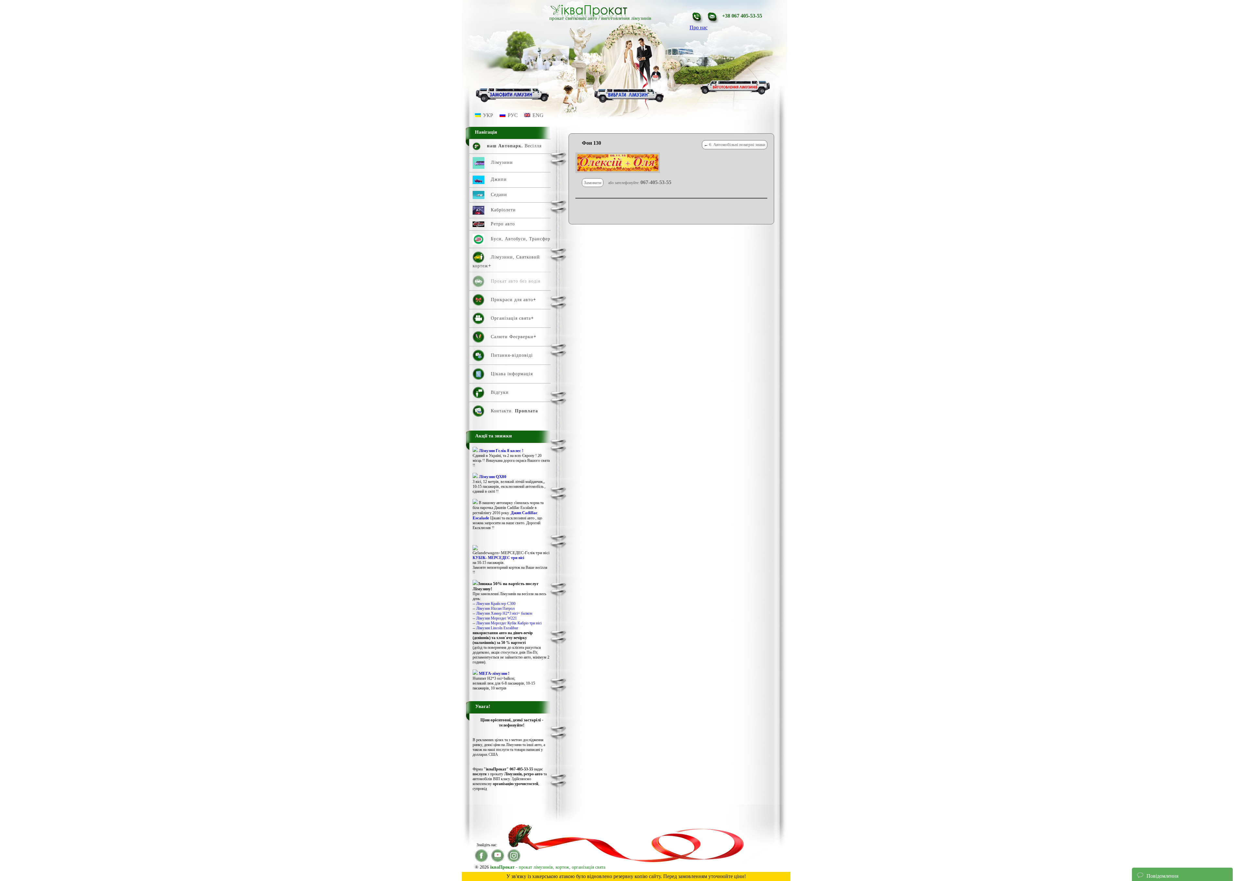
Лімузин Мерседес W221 (496, 618)
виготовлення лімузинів (626, 18)
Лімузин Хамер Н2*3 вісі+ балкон (504, 613)
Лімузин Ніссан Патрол (495, 608)
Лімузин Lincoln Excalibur (497, 628)
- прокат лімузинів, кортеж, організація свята (547, 867)
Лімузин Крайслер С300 (496, 603)
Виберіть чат (1151, 856)
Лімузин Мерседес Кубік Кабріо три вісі (509, 623)
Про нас (698, 27)
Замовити (592, 182)
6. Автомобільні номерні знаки (737, 144)
